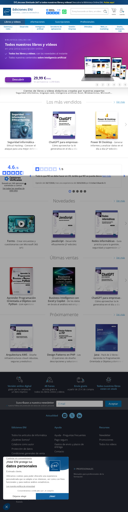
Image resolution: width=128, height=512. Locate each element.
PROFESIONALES (84, 468)
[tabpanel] (64, 60)
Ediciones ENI (25, 11)
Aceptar (113, 403)
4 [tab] (114, 85)
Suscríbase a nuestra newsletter (31, 404)
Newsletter (105, 435)
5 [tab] (119, 85)
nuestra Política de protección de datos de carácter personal (31, 405)
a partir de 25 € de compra (81, 387)
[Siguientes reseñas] (124, 176)
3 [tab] (108, 85)
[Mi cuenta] (122, 11)
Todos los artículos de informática (29, 435)
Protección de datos (22, 448)
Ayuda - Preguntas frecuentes (70, 435)
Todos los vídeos (107, 444)
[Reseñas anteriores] (30, 176)
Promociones (106, 439)
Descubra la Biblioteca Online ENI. (64, 2)
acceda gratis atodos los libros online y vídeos (49, 388)
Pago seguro (61, 439)
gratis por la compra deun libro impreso (19, 388)
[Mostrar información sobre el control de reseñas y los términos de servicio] (25, 184)
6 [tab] (125, 85)
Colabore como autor (23, 444)
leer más (106, 176)
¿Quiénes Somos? (21, 439)
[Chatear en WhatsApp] (64, 12)
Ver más (120, 101)
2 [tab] (102, 85)
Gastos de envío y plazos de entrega (69, 445)
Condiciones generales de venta (28, 453)
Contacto (59, 451)
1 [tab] (97, 85)
